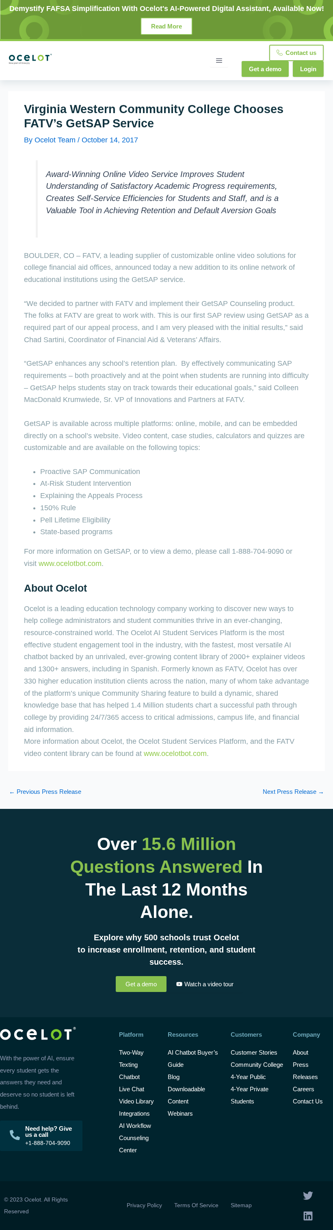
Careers (303, 1089)
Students (242, 1101)
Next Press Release (293, 792)
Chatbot (129, 1076)
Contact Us (308, 1101)
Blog (174, 1076)
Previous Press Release (45, 792)
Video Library (136, 1101)
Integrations (134, 1113)
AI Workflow (135, 1125)
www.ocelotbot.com (70, 563)
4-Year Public (248, 1076)
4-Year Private (249, 1089)
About (300, 1052)
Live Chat (131, 1089)
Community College (257, 1064)
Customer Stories (254, 1052)
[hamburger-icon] (219, 60)
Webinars (180, 1113)
